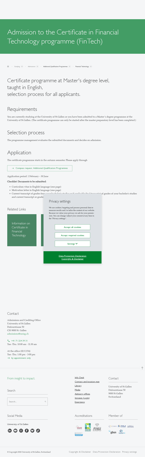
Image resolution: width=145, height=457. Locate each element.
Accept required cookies (72, 235)
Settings (71, 243)
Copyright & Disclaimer (73, 258)
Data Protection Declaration (72, 256)
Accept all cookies (72, 227)
